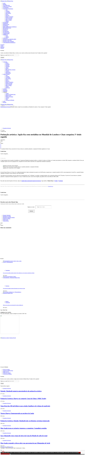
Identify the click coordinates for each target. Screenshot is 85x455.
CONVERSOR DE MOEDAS (9, 42)
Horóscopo (7, 87)
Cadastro (7, 36)
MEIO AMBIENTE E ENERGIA (10, 26)
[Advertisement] (42, 117)
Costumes (7, 11)
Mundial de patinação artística (9, 217)
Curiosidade (7, 12)
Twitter (56, 180)
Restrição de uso (50, 186)
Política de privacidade (5, 453)
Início (1, 106)
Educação (7, 15)
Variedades (7, 270)
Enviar (2, 383)
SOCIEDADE (6, 31)
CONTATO (5, 38)
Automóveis (7, 71)
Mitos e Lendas (8, 20)
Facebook (61, 180)
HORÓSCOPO (6, 24)
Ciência (6, 67)
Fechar (80, 452)
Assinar (2, 57)
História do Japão (8, 17)
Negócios (7, 65)
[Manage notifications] (3, 452)
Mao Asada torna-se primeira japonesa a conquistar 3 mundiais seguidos (23, 428)
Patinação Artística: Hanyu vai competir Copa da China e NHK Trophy (23, 398)
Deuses (6, 14)
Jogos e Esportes (8, 18)
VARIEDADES (6, 33)
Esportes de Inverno (7, 106)
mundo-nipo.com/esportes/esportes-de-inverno (31, 180)
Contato (7, 93)
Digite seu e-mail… (31, 207)
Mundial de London (7, 216)
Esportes (7, 70)
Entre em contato (6, 369)
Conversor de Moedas (9, 100)
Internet (6, 68)
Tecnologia (7, 302)
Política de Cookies (9, 96)
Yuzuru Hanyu (6, 220)
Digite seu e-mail (3, 55)
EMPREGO (5, 34)
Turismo (7, 21)
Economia (7, 64)
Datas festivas (8, 13)
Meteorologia (8, 73)
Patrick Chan (5, 219)
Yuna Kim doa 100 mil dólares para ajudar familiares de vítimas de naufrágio (25, 406)
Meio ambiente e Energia (10, 69)
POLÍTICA (5, 30)
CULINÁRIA (6, 7)
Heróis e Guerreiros (9, 16)
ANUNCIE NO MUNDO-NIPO (9, 39)
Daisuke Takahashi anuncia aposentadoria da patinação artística (21, 391)
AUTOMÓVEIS (6, 5)
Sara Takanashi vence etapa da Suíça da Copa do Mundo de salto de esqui (23, 435)
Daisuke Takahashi (6, 215)
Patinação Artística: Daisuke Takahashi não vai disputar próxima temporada (24, 421)
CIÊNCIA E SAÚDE (7, 6)
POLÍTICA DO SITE (7, 40)
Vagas (6, 35)
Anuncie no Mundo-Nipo (10, 94)
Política (6, 62)
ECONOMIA (5, 22)
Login (4, 3)
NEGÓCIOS (5, 29)
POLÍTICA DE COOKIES (8, 41)
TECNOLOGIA (6, 32)
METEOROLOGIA (7, 27)
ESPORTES (5, 23)
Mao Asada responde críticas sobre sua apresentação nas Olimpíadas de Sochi (25, 443)
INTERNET (5, 25)
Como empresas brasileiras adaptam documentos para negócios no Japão (14, 288)
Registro (4, 4)
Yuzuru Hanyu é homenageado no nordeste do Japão (17, 413)
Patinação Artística (6, 218)
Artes (6, 9)
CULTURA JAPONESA (8, 8)
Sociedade (7, 66)
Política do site (8, 95)
